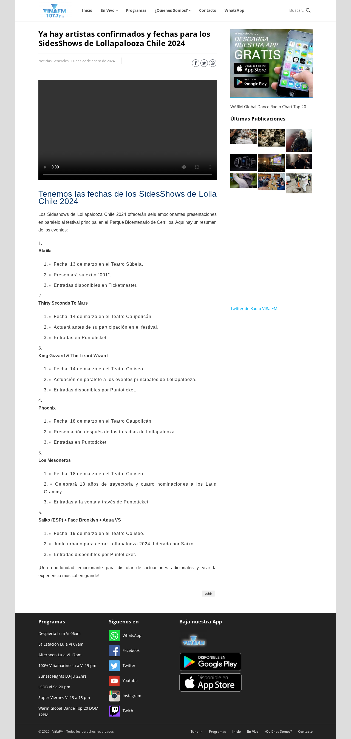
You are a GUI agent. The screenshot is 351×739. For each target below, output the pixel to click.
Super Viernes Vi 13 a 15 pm (64, 697)
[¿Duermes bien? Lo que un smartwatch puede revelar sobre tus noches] (243, 169)
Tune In (197, 731)
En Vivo (108, 10)
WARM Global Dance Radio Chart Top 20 (268, 106)
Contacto (207, 10)
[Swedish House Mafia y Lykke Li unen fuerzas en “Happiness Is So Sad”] (299, 167)
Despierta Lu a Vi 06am (59, 633)
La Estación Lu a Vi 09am (60, 644)
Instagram (132, 695)
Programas (136, 10)
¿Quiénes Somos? (171, 10)
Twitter (129, 665)
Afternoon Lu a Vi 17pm (59, 654)
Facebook (131, 650)
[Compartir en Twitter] (204, 64)
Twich (128, 710)
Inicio (87, 10)
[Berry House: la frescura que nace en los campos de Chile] (243, 186)
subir (208, 593)
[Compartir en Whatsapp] (212, 64)
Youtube (130, 680)
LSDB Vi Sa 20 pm (54, 686)
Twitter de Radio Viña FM (254, 308)
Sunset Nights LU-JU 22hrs (62, 676)
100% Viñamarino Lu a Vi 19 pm (67, 665)
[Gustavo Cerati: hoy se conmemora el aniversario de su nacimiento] (299, 150)
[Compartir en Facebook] (195, 64)
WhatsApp (234, 10)
